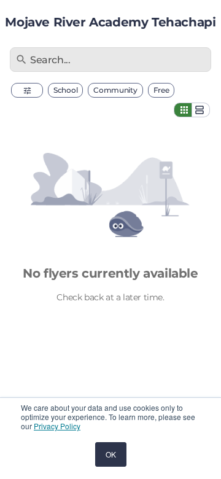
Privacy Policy (57, 426)
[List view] (201, 110)
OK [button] (111, 454)
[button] (27, 90)
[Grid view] (183, 110)
